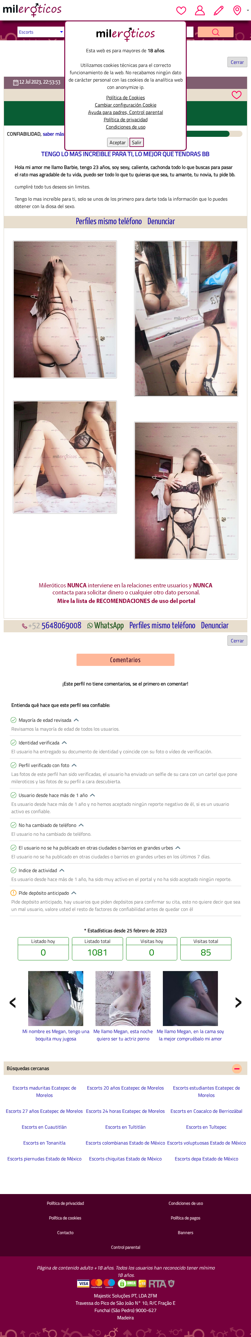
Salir (136, 142)
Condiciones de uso (125, 126)
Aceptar (118, 142)
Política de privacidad (126, 119)
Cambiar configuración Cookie (125, 104)
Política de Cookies (125, 97)
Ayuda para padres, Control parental (125, 112)
